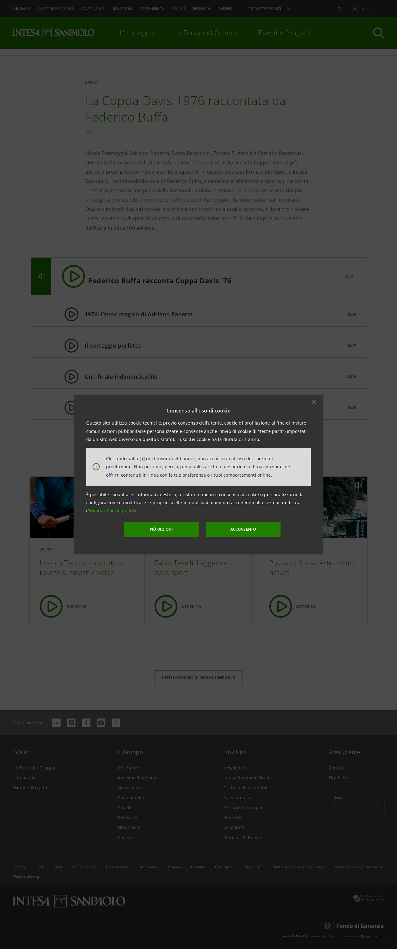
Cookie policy (121, 511)
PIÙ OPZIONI (161, 529)
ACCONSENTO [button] (243, 529)
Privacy (95, 511)
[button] (313, 402)
